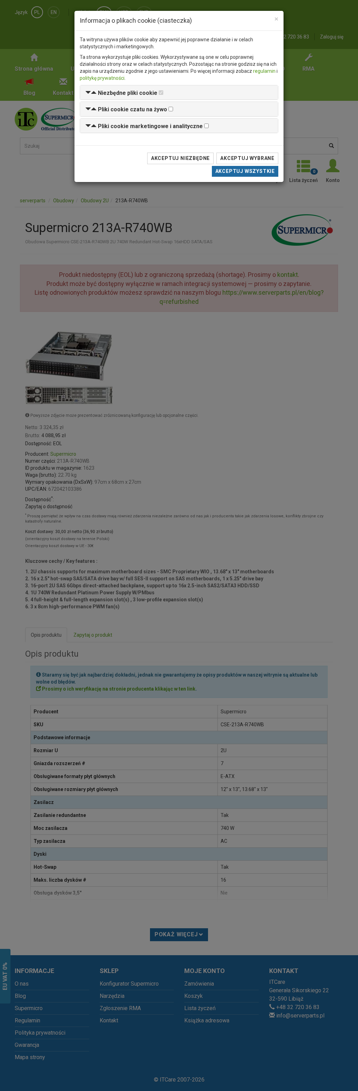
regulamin (264, 71)
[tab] (179, 92)
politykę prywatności (102, 78)
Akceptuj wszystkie (245, 171)
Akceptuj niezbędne (180, 158)
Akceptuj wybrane (247, 158)
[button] (121, 93)
